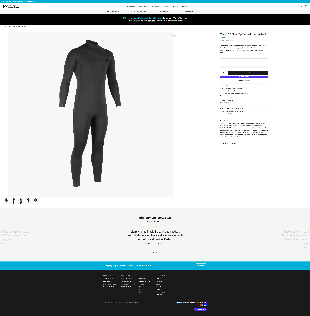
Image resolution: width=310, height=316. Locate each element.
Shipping (227, 40)
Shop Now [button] (200, 265)
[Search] (298, 6)
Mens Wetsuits (131, 6)
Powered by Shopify (133, 302)
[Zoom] (174, 35)
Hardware (141, 284)
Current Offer (184, 6)
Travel (140, 286)
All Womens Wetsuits (127, 278)
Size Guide (159, 281)
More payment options (244, 80)
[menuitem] (131, 6)
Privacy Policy (160, 294)
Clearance (176, 6)
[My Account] (301, 6)
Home (4, 26)
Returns (158, 289)
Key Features (225, 85)
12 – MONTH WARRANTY (228, 143)
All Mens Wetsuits (108, 278)
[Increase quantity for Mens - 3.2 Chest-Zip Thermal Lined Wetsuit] (226, 73)
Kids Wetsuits (155, 6)
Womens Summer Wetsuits (128, 284)
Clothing (141, 289)
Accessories (166, 6)
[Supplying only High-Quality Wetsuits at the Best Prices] (155, 1)
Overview (223, 120)
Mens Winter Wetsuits (109, 281)
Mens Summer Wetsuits (109, 284)
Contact (158, 278)
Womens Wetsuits (143, 6)
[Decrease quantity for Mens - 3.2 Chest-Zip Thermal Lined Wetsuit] (221, 73)
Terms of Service (160, 292)
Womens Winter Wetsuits (128, 281)
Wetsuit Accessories (109, 286)
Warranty (158, 284)
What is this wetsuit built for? (231, 108)
